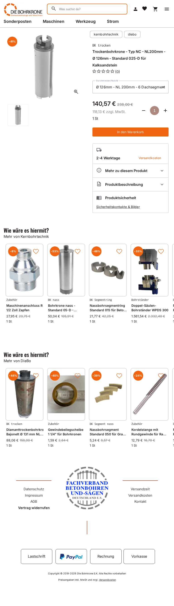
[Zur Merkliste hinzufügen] (36, 251)
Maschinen (53, 21)
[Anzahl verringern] (143, 110)
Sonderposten (17, 21)
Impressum (34, 495)
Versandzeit (140, 489)
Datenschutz (34, 489)
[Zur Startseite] (22, 16)
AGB (33, 501)
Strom (113, 21)
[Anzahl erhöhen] (165, 110)
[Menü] (166, 9)
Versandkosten (140, 495)
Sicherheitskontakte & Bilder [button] (118, 207)
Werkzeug (86, 21)
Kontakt (140, 501)
